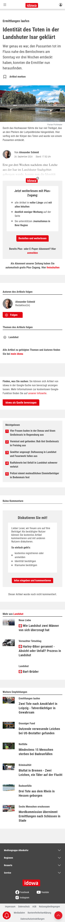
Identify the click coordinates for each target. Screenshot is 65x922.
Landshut (13, 337)
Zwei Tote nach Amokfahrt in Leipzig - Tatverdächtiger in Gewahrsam (38, 708)
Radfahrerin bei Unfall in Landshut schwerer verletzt (33, 464)
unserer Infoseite (37, 393)
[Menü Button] (5, 4)
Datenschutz (24, 906)
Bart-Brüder (30, 672)
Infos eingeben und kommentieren (32, 580)
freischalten (53, 267)
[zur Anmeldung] (60, 4)
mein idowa (17, 353)
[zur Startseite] (32, 881)
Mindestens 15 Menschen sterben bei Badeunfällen (36, 752)
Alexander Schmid (29, 152)
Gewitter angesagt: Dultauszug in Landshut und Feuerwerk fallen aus (33, 454)
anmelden (32, 252)
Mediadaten (19, 912)
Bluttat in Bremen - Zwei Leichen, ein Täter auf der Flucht (40, 772)
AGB (34, 906)
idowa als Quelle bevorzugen (21, 402)
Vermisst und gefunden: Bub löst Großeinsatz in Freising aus (34, 443)
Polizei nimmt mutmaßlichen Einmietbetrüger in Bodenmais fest (34, 475)
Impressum (10, 906)
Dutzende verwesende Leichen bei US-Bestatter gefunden (39, 731)
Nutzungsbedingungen (49, 906)
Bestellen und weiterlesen (32, 238)
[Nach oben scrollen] (58, 915)
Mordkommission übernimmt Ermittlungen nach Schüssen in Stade (39, 816)
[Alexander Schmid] (7, 154)
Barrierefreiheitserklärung (39, 912)
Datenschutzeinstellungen (32, 919)
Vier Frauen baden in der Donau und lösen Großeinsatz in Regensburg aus (32, 432)
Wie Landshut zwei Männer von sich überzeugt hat (39, 628)
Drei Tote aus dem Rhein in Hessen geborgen (37, 793)
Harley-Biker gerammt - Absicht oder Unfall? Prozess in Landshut (40, 650)
